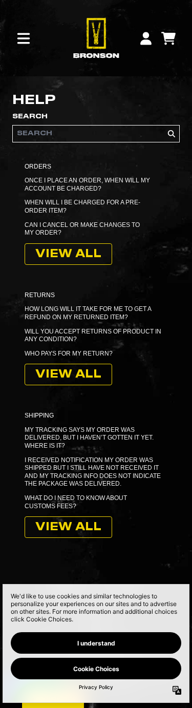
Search (30, 116)
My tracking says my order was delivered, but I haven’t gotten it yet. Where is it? (89, 437)
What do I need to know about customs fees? (76, 502)
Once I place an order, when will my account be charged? (87, 184)
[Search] (171, 133)
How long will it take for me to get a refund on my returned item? (88, 313)
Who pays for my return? (69, 353)
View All (68, 254)
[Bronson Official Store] (96, 38)
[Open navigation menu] (23, 38)
